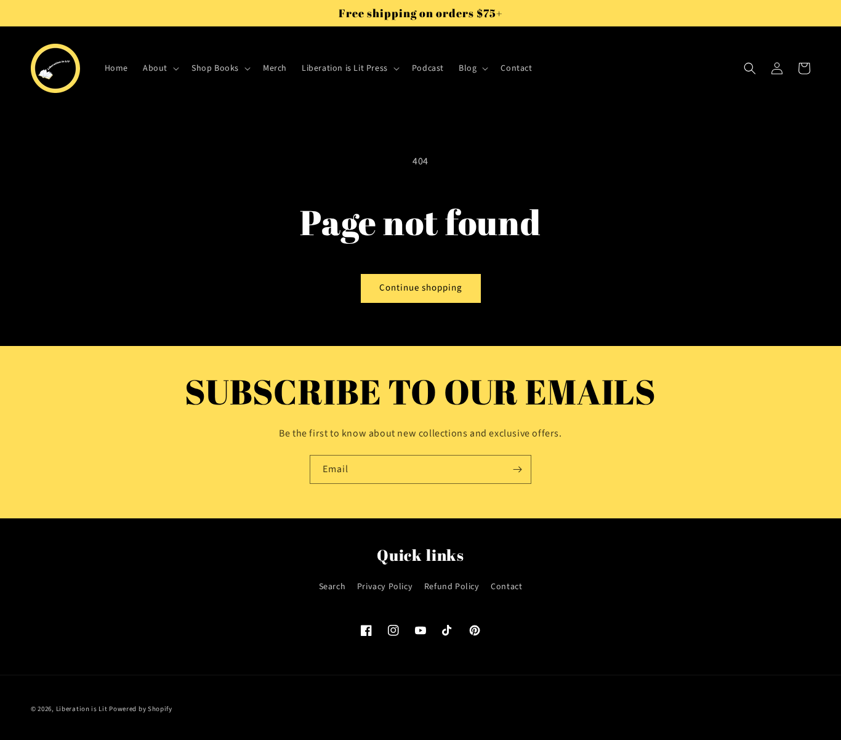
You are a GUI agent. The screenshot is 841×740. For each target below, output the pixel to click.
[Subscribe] (517, 469)
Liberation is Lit (82, 709)
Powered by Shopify (140, 709)
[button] (159, 68)
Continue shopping (420, 287)
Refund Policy (452, 587)
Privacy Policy (384, 587)
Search (332, 587)
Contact (506, 587)
